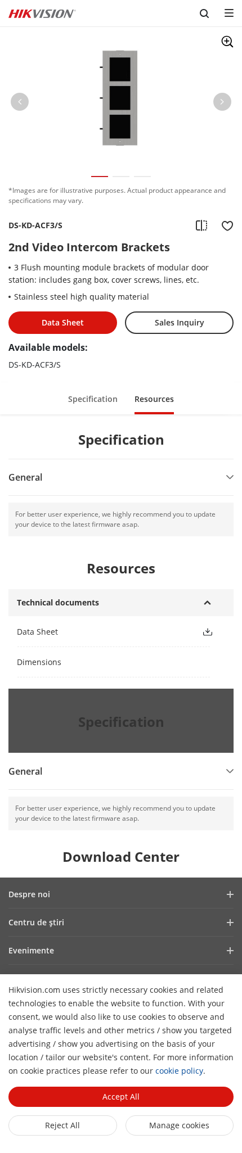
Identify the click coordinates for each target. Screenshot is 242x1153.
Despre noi (29, 894)
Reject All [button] (62, 1125)
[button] (19, 104)
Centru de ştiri (36, 922)
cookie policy (179, 1070)
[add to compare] (201, 225)
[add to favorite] (224, 225)
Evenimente (31, 950)
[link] (100, 631)
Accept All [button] (121, 1096)
